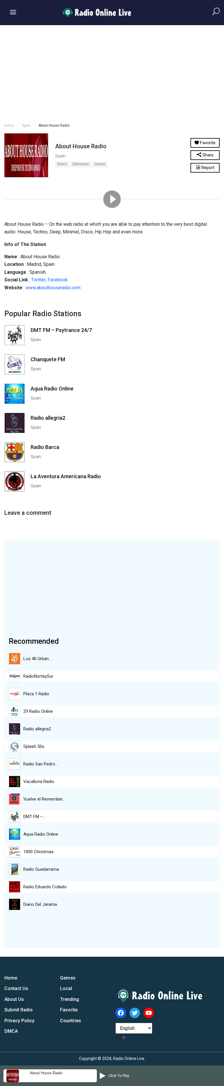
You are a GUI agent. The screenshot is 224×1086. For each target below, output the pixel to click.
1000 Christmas (38, 851)
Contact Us (16, 988)
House (100, 164)
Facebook (58, 280)
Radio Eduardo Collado (45, 886)
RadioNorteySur (38, 676)
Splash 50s (33, 746)
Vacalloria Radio (38, 781)
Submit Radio (18, 1010)
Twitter (38, 280)
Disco (62, 164)
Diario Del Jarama (40, 904)
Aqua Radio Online (40, 834)
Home (9, 125)
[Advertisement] (112, 73)
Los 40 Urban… (37, 658)
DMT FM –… (34, 816)
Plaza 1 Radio (36, 693)
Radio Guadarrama (41, 869)
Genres (68, 978)
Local (66, 988)
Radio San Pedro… (40, 764)
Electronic (81, 164)
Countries (70, 1020)
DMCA (11, 1031)
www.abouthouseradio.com (53, 287)
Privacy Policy (19, 1020)
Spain (26, 125)
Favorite (69, 1010)
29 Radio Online (38, 711)
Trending (69, 999)
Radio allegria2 (37, 729)
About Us (14, 999)
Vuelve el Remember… (44, 799)
